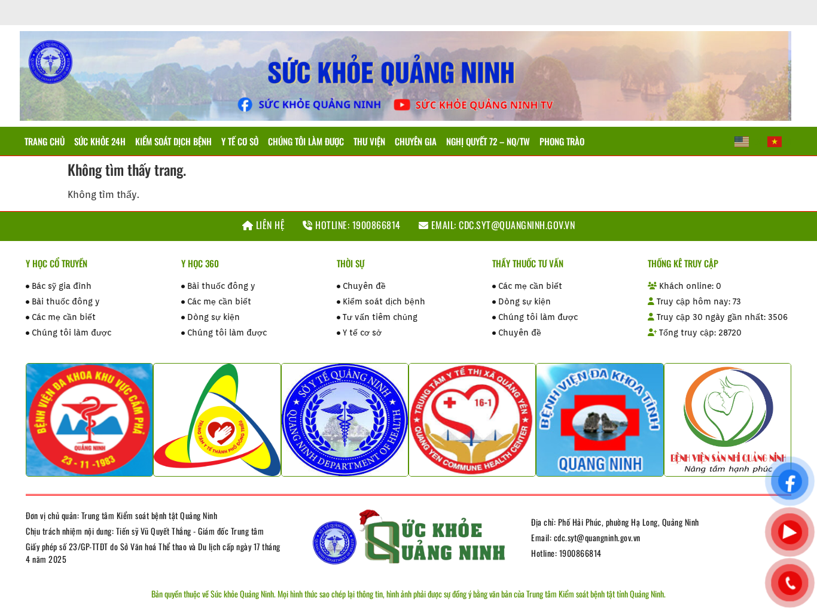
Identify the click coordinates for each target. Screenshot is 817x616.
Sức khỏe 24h (100, 141)
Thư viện (369, 141)
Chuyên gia (416, 141)
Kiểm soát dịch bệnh (173, 141)
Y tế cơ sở (239, 141)
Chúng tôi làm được (306, 141)
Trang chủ (45, 141)
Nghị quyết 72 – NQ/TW (488, 141)
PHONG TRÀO (561, 141)
